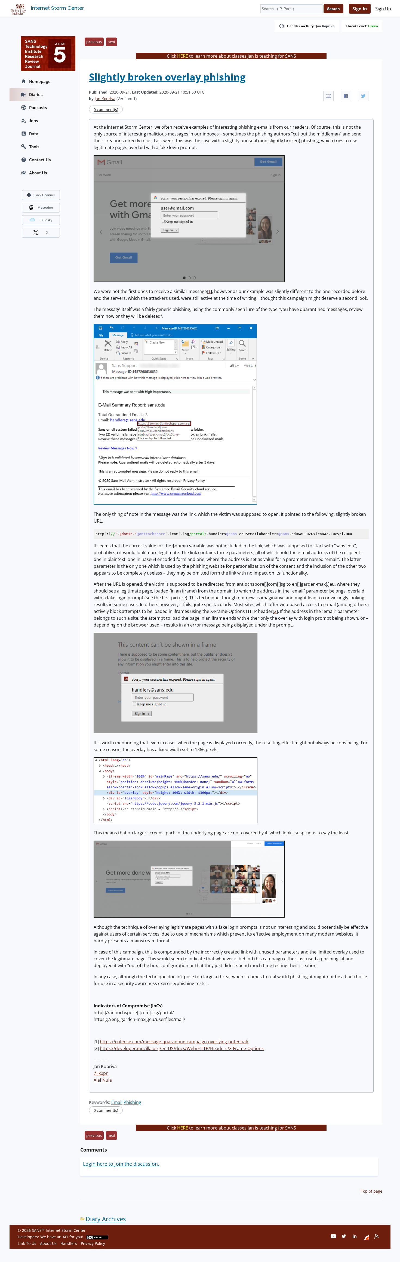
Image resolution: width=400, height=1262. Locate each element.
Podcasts (38, 107)
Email (116, 1102)
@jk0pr (101, 1073)
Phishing (132, 1102)
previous (94, 41)
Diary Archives (106, 1219)
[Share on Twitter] (363, 96)
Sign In (359, 9)
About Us (38, 173)
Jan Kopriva (325, 26)
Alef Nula (103, 1080)
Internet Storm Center (57, 8)
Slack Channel (44, 195)
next (111, 41)
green (373, 26)
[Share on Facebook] (346, 96)
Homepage (40, 81)
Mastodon (45, 207)
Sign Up (383, 9)
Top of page (371, 1191)
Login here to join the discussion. (121, 1164)
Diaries (36, 94)
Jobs (33, 121)
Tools (34, 147)
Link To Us (27, 1243)
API (65, 1236)
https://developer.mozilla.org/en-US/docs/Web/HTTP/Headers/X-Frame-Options (182, 1048)
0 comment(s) (106, 109)
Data (33, 134)
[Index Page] (17, 8)
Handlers (68, 1243)
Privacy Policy (93, 1243)
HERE (182, 56)
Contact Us (40, 160)
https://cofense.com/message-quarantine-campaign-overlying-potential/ (174, 1042)
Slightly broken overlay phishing (167, 77)
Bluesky (46, 220)
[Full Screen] (328, 96)
